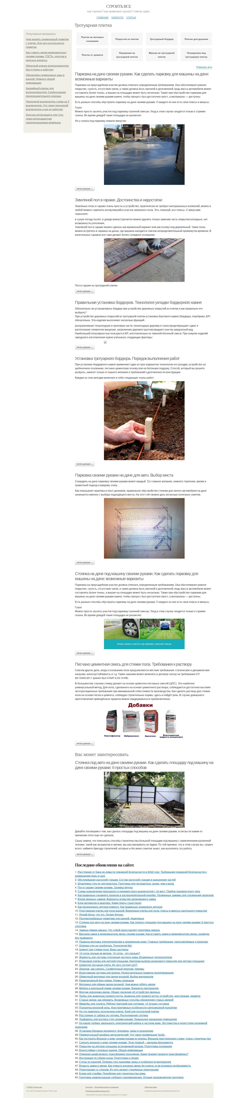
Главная (103, 17)
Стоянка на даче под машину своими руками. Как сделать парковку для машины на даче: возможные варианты (136, 576)
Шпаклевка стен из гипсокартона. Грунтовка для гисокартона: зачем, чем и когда (126, 883)
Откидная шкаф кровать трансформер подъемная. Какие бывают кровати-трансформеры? (133, 1054)
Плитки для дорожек (196, 39)
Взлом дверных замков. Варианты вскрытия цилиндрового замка (117, 899)
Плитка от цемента (92, 54)
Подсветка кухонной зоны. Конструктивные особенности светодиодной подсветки (128, 1007)
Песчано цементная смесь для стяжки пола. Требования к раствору (133, 664)
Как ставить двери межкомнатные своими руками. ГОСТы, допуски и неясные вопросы (46, 56)
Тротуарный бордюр (162, 39)
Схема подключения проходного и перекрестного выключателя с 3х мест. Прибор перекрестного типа (139, 891)
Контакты (89, 1087)
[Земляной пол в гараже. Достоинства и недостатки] (144, 260)
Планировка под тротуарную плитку (196, 54)
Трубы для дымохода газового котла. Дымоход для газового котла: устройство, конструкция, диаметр (139, 996)
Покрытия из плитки (127, 39)
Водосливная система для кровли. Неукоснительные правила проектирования (126, 972)
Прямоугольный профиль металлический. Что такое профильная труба (122, 1034)
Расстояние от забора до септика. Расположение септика (113, 1015)
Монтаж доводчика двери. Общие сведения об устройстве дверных (119, 992)
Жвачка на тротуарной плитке (162, 54)
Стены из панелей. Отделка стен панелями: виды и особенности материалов (125, 1062)
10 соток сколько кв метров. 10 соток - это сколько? (109, 953)
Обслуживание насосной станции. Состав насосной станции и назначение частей (127, 879)
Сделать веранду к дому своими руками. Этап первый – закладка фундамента (126, 1042)
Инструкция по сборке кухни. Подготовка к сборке (109, 1058)
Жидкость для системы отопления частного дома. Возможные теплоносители (125, 957)
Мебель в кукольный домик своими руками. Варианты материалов (119, 988)
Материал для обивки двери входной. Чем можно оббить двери (117, 984)
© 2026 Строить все (34, 1087)
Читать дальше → (85, 189)
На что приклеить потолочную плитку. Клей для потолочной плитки (119, 1011)
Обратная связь (151, 1087)
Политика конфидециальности (97, 1091)
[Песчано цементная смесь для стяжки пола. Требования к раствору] (144, 721)
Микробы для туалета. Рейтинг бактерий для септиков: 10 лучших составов (124, 1003)
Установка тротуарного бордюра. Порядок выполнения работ (127, 358)
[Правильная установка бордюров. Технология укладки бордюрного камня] (144, 342)
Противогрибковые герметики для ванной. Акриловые (111, 918)
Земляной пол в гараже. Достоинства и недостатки (118, 199)
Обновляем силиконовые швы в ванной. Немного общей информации (45, 79)
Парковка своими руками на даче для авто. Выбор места (124, 475)
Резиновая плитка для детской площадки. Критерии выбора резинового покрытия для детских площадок (141, 961)
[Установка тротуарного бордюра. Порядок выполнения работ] (144, 420)
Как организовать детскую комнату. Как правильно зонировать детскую (120, 907)
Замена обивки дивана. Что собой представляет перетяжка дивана (119, 930)
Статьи (131, 17)
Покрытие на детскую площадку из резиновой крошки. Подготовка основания (125, 1046)
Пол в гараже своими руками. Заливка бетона (105, 887)
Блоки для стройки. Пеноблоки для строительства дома (112, 1073)
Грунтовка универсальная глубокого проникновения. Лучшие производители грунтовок (131, 1077)
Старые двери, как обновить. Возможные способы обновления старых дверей (126, 1000)
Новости (117, 17)
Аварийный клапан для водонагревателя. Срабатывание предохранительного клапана (46, 92)
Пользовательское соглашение (106, 1087)
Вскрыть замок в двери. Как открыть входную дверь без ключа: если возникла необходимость (135, 1065)
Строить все (118, 6)
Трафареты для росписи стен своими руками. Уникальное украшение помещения (128, 1019)
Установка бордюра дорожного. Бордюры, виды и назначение (116, 1031)
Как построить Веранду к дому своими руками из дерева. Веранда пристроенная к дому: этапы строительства (145, 1038)
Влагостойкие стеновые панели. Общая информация (111, 1050)
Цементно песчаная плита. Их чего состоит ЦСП (108, 965)
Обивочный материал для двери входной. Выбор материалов (116, 976)
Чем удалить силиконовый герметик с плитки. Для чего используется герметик (47, 43)
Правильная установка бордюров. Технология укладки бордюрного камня (138, 302)
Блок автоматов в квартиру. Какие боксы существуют (110, 903)
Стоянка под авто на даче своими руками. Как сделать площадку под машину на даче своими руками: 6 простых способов (144, 765)
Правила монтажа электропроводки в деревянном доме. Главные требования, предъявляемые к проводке (143, 941)
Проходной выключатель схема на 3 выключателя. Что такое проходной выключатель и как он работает (47, 105)
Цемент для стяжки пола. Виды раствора (103, 949)
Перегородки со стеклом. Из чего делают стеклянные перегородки (119, 1069)
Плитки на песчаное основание (92, 38)
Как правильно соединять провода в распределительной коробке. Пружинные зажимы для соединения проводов (146, 895)
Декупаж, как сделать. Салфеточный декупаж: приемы (111, 969)
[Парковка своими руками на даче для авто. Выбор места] (144, 528)
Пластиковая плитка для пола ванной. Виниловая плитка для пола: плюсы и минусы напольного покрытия (143, 910)
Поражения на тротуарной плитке (127, 54)
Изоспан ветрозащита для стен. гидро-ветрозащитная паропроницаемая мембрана (45, 118)
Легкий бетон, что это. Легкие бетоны (101, 914)
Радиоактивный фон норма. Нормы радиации (106, 980)
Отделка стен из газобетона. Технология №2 (105, 945)
